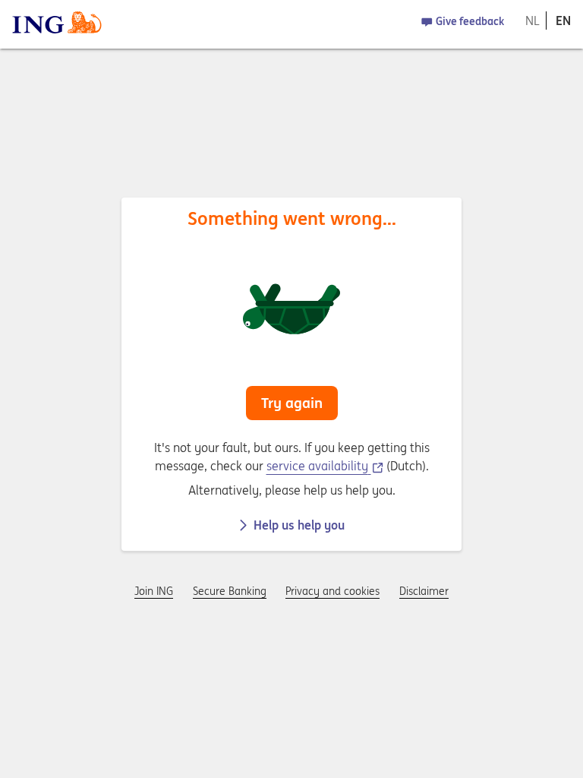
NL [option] (532, 20)
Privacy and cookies (332, 591)
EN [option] (563, 20)
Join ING (153, 591)
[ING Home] (57, 24)
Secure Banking (229, 591)
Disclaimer (424, 591)
